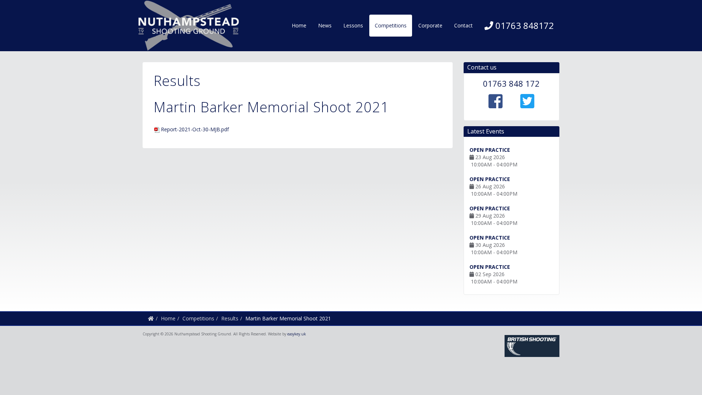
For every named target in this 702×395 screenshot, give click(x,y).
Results (229, 318)
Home (299, 25)
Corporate (430, 25)
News (325, 25)
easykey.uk (296, 333)
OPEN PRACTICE (489, 149)
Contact (463, 25)
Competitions (391, 25)
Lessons (353, 25)
